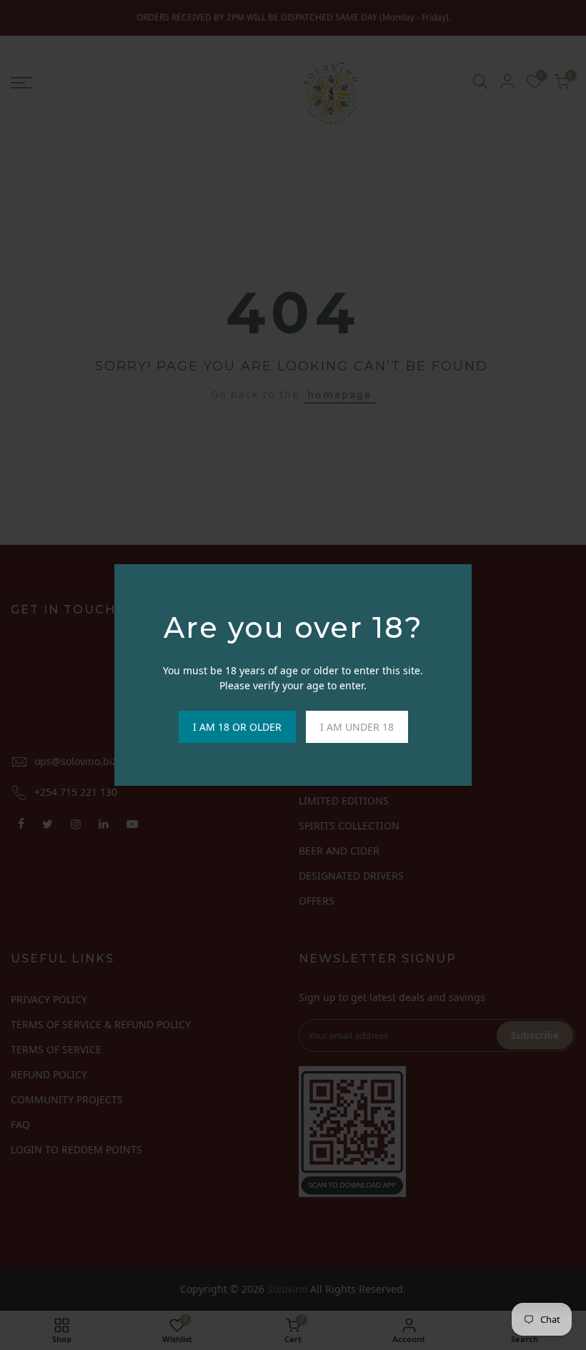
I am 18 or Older (237, 727)
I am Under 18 (357, 727)
